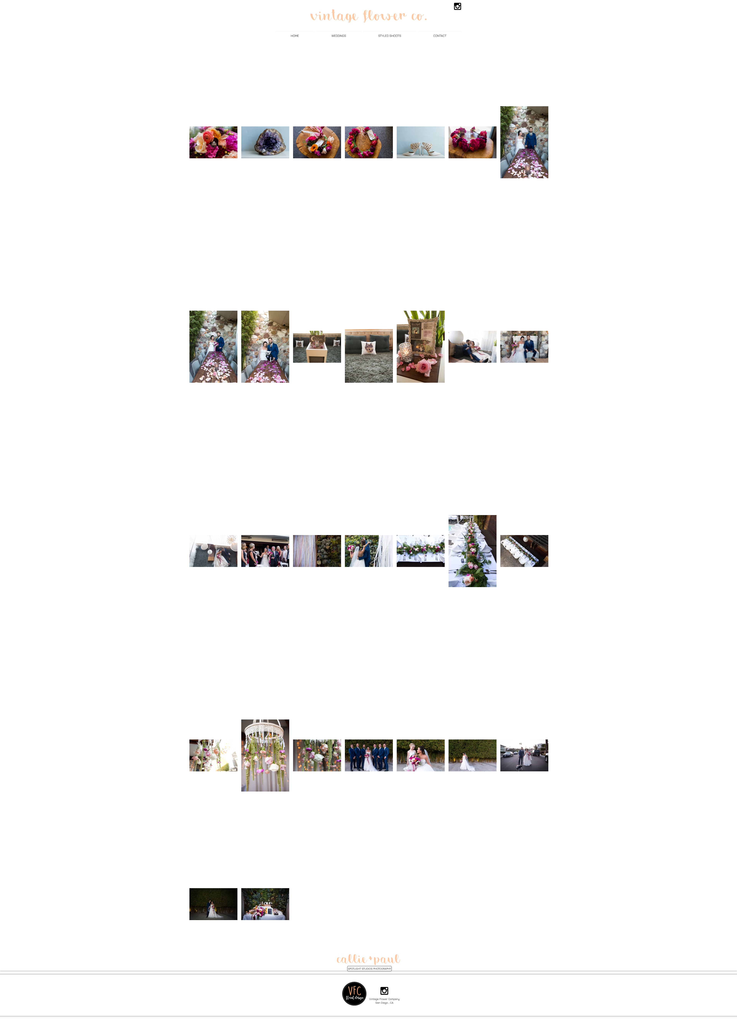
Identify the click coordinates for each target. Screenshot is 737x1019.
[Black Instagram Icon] (458, 6)
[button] (338, 34)
